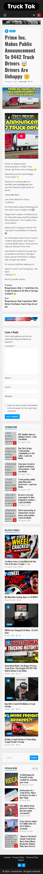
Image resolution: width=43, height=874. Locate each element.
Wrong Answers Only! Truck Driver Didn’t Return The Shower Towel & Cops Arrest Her (21, 302)
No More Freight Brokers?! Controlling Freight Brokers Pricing (21, 724)
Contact (7, 857)
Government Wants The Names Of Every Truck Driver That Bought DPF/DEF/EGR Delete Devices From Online (21, 651)
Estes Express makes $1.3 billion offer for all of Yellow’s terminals (11, 813)
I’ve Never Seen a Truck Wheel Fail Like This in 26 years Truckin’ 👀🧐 (21, 547)
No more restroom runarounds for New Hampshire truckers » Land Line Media (10, 499)
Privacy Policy (18, 857)
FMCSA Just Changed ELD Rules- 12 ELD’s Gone (21, 615)
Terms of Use (32, 857)
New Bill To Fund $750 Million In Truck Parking (21, 689)
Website (8, 396)
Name (8, 378)
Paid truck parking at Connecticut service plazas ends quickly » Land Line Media (10, 515)
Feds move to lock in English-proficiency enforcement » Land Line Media (10, 469)
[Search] (34, 15)
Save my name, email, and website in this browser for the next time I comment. (22, 408)
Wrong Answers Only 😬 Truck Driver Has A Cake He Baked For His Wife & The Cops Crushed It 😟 (21, 289)
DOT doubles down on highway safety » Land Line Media (10, 438)
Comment (10, 346)
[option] (21, 784)
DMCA (21, 860)
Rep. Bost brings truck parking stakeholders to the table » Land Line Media (10, 453)
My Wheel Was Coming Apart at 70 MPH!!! (21, 582)
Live (39, 15)
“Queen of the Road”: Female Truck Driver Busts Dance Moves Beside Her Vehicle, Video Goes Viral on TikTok (11, 829)
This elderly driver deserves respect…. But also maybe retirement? (11, 798)
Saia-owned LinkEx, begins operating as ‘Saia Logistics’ (11, 844)
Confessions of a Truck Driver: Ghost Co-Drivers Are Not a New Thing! (11, 782)
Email (8, 387)
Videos (12, 31)
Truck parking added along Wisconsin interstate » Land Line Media (10, 484)
